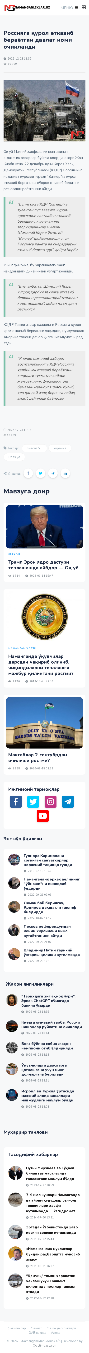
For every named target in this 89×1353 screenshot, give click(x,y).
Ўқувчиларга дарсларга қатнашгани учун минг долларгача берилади (44, 1070)
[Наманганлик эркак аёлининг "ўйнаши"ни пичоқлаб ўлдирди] (14, 883)
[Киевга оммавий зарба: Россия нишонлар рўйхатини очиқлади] (12, 1026)
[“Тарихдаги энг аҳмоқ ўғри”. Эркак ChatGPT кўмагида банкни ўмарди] (12, 1000)
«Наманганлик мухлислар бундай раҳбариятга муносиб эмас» (53, 1254)
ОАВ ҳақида (37, 1333)
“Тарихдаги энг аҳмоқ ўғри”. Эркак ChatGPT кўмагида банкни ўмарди (48, 1001)
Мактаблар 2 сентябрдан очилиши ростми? (37, 758)
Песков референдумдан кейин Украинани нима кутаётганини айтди (47, 931)
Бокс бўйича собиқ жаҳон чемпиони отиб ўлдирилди (47, 1046)
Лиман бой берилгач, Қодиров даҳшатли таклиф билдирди (50, 907)
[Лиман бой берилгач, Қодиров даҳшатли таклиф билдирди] (14, 907)
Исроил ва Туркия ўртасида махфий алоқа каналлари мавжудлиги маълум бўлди (47, 1096)
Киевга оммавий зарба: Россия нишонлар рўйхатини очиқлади (51, 1025)
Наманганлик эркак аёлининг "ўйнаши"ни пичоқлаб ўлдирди (52, 884)
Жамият (36, 1328)
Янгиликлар (17, 1328)
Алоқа (55, 1333)
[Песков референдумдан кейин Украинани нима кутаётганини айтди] (14, 930)
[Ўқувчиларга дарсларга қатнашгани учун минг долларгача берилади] (12, 1069)
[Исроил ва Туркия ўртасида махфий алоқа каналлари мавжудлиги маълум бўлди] (12, 1095)
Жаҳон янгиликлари (61, 1328)
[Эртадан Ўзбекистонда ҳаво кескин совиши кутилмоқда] (15, 1232)
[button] (68, 7)
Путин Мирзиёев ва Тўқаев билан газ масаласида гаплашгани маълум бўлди (50, 1173)
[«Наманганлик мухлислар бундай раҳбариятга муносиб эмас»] (15, 1253)
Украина (59, 448)
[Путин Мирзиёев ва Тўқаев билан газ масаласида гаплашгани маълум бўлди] (15, 1173)
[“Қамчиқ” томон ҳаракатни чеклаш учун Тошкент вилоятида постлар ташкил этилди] (15, 1280)
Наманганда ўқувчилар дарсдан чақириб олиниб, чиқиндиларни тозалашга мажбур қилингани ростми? (41, 665)
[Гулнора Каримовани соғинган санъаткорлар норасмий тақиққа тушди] (14, 860)
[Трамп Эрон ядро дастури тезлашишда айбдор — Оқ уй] (44, 526)
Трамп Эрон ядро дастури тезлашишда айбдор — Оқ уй (43, 565)
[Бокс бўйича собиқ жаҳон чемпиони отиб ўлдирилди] (12, 1047)
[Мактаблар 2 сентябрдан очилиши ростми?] (44, 722)
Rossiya (14, 457)
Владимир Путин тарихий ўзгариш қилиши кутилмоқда (52, 952)
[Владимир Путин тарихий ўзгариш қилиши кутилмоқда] (14, 954)
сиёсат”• (34, 448)
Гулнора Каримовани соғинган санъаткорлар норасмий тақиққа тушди (48, 860)
